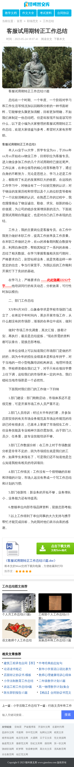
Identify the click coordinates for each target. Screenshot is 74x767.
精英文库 (59, 732)
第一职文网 (60, 743)
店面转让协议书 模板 (17, 675)
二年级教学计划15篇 (52, 680)
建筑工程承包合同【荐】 (20, 663)
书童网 (19, 732)
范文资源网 (60, 738)
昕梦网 (19, 749)
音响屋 (18, 727)
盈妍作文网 (8, 732)
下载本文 (59, 39)
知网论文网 (46, 732)
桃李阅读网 (8, 738)
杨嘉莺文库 (8, 743)
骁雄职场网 (8, 749)
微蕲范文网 (22, 743)
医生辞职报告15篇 (16, 692)
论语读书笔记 (13, 669)
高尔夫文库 (46, 749)
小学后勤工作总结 (25, 705)
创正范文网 (22, 754)
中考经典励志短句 (50, 663)
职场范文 (32, 21)
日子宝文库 (46, 738)
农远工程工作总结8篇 (18, 686)
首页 (19, 21)
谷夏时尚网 (58, 727)
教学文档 (11, 13)
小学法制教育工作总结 (18, 680)
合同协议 (63, 13)
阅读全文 (46, 39)
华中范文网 (31, 732)
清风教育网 (60, 749)
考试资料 (46, 13)
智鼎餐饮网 (31, 749)
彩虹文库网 (36, 743)
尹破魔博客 (30, 727)
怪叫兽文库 (31, 762)
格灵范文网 (22, 738)
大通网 (33, 738)
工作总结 (48, 21)
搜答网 (48, 743)
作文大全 (28, 13)
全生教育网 (8, 754)
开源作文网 (44, 727)
